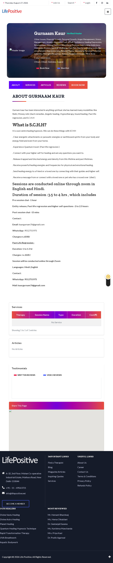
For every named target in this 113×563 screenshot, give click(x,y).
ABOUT (16, 85)
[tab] (43, 68)
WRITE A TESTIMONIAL (56, 391)
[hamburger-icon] (108, 12)
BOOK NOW (78, 85)
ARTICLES (46, 85)
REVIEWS (61, 85)
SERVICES (30, 85)
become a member (15, 504)
